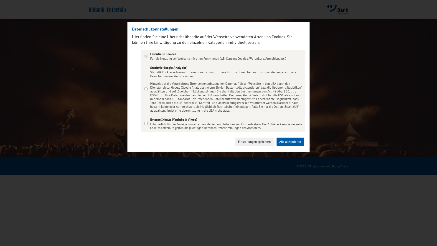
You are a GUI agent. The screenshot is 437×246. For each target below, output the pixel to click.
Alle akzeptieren (290, 142)
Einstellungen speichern (254, 142)
